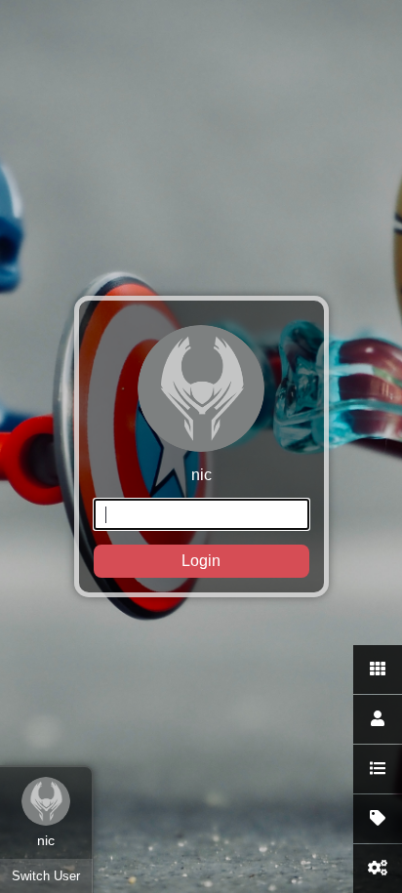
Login (201, 560)
